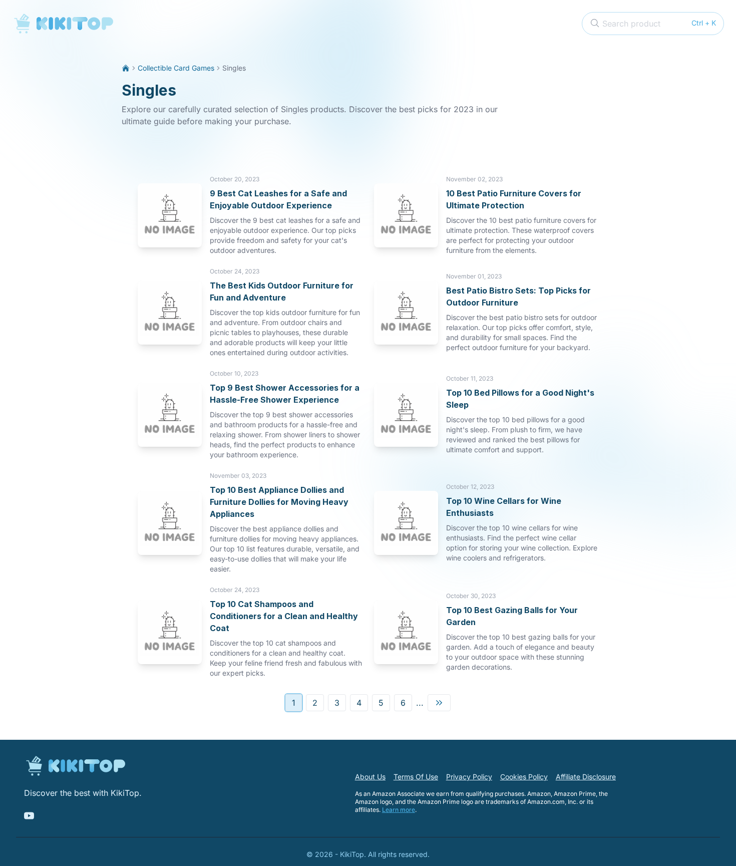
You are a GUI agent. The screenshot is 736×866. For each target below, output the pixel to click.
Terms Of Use (416, 776)
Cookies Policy (524, 776)
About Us (370, 776)
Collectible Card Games (176, 68)
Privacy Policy (469, 776)
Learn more (398, 809)
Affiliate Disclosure (586, 776)
